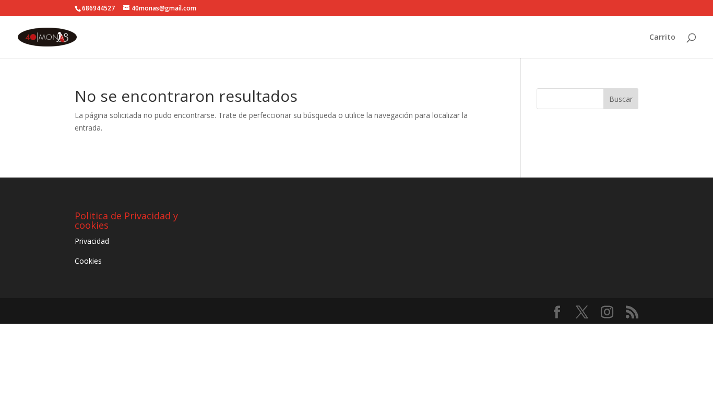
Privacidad (92, 241)
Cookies (88, 261)
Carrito (662, 37)
